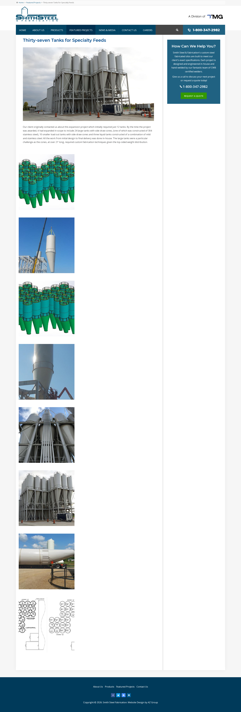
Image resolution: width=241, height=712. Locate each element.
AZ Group (153, 702)
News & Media (107, 30)
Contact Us (129, 30)
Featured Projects (80, 30)
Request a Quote (193, 95)
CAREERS (147, 30)
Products (57, 30)
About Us (38, 30)
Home (22, 30)
